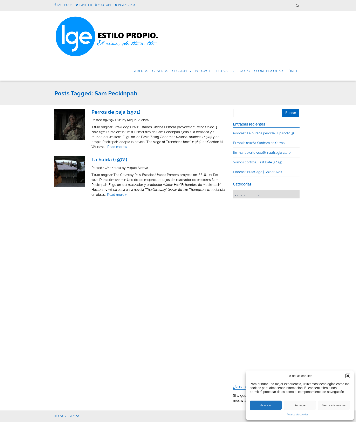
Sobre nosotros (269, 71)
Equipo (244, 71)
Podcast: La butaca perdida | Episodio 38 (264, 133)
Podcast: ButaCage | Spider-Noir (257, 172)
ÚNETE (294, 71)
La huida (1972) (109, 160)
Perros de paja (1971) (115, 112)
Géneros (160, 71)
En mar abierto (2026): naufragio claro (262, 153)
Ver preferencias (333, 405)
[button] (348, 376)
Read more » (117, 147)
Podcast (202, 71)
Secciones (181, 71)
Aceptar (265, 405)
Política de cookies (297, 414)
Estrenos (139, 71)
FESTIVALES (224, 71)
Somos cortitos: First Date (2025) (257, 162)
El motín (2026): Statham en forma (259, 143)
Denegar (300, 405)
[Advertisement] (264, 227)
